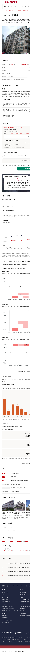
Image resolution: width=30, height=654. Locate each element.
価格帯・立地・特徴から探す (8, 608)
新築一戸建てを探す (6, 601)
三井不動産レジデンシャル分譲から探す (10, 610)
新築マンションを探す (6, 597)
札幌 (17, 586)
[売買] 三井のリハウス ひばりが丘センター (13, 127)
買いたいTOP (5, 592)
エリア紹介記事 (5, 622)
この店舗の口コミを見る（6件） (11, 140)
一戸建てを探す (5, 599)
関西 (8, 586)
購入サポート (5, 613)
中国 (26, 586)
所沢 (26, 550)
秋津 (11, 550)
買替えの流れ (5, 617)
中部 (13, 586)
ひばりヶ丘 (18, 550)
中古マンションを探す (6, 594)
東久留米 (4, 550)
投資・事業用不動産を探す (7, 606)
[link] (8, 510)
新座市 (11, 541)
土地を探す (4, 604)
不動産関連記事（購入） (7, 620)
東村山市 (19, 541)
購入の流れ (4, 615)
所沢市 (3, 541)
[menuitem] (8, 6)
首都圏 (3, 586)
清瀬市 (11, 64)
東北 (21, 586)
